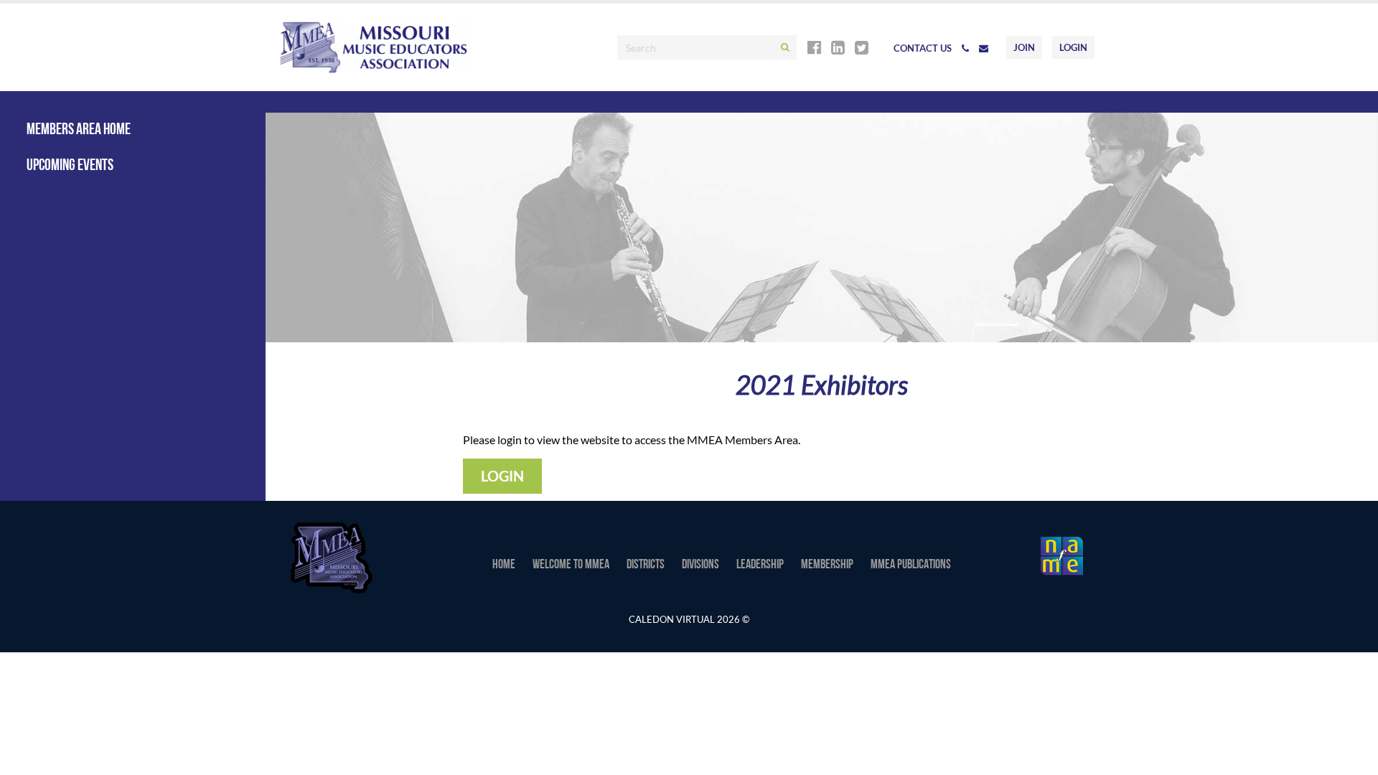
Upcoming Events (70, 166)
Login (1073, 47)
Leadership (760, 565)
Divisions (700, 565)
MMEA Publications (911, 565)
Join (1024, 47)
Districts (646, 565)
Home (503, 565)
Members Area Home (79, 130)
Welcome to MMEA (571, 565)
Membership (827, 565)
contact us (923, 48)
